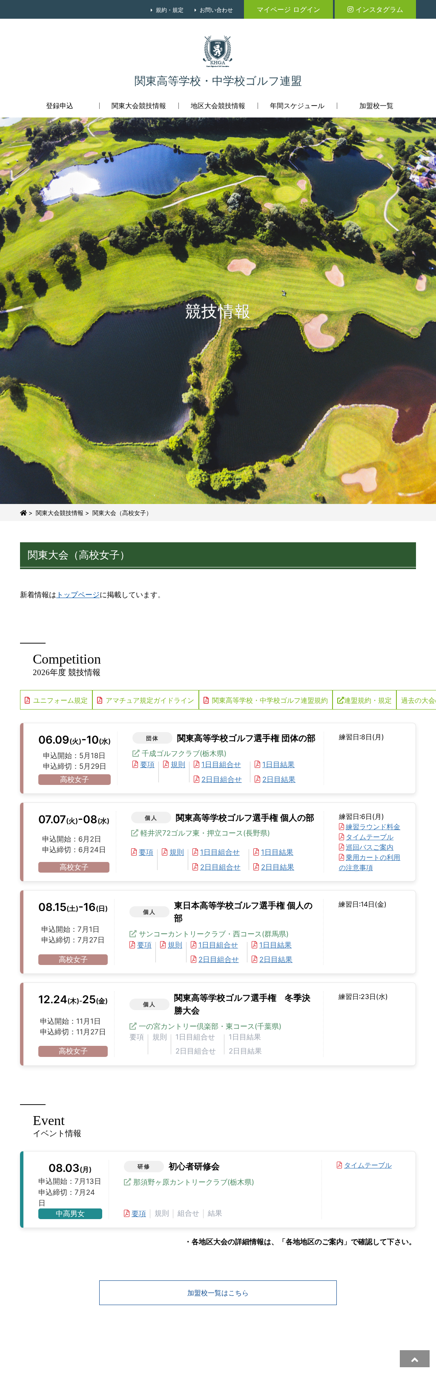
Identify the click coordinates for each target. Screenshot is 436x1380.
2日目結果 (278, 779)
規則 (178, 764)
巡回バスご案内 (369, 847)
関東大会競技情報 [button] (139, 105)
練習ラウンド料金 (373, 826)
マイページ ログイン (288, 9)
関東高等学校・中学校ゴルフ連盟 (218, 81)
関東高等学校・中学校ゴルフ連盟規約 (270, 700)
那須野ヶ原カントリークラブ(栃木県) (193, 1182)
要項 (147, 764)
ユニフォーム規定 (60, 700)
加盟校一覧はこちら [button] (218, 1292)
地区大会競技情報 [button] (218, 105)
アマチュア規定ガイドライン (150, 700)
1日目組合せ (221, 764)
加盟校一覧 (376, 105)
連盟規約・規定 (368, 700)
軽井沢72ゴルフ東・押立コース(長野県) (205, 833)
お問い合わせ (216, 10)
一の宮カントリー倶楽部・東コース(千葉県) (210, 1026)
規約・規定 (170, 10)
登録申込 (59, 105)
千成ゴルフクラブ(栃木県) (184, 753)
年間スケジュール (297, 105)
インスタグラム (379, 9)
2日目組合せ (221, 779)
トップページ (78, 594)
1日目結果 (278, 764)
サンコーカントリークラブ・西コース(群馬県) (214, 934)
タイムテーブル (369, 837)
